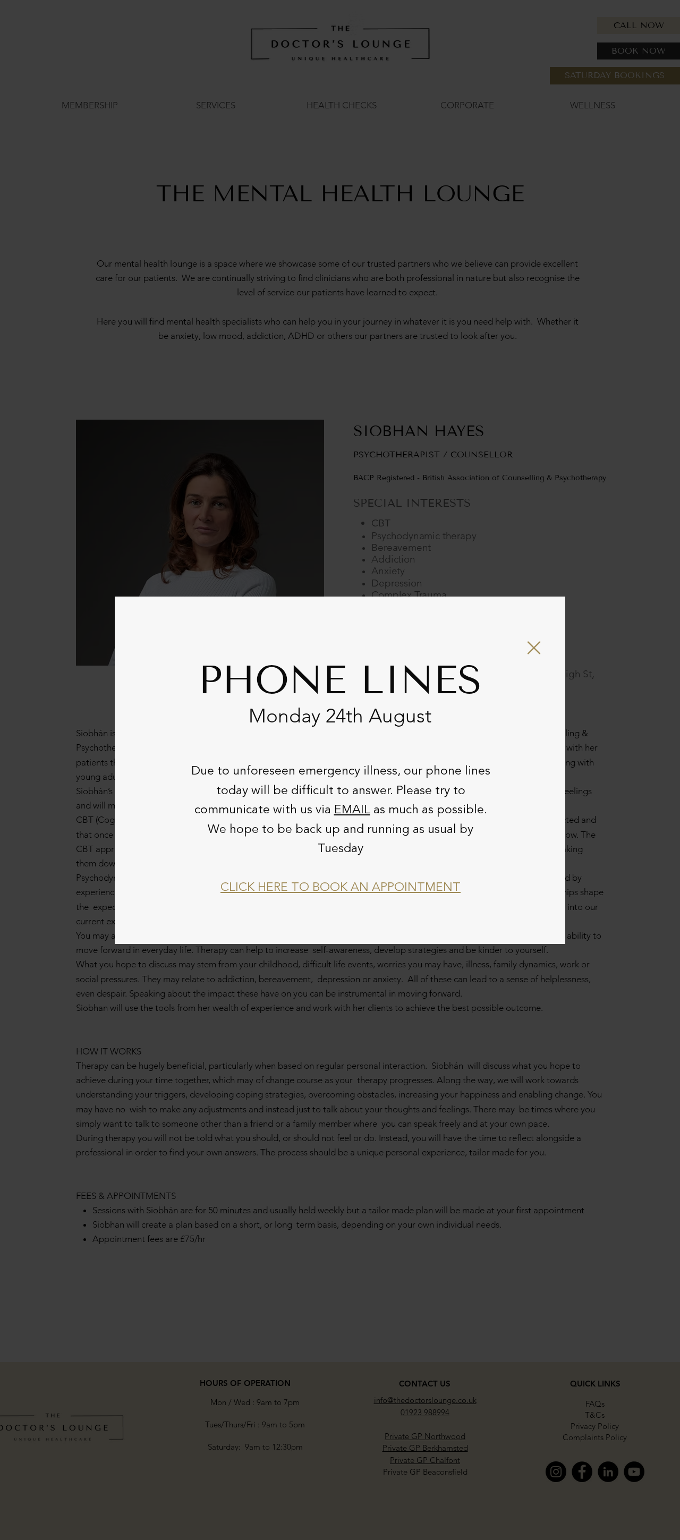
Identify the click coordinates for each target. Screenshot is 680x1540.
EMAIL (352, 810)
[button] (534, 647)
